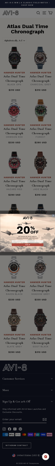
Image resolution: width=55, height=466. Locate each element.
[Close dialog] (53, 215)
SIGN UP (27, 244)
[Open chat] (45, 456)
